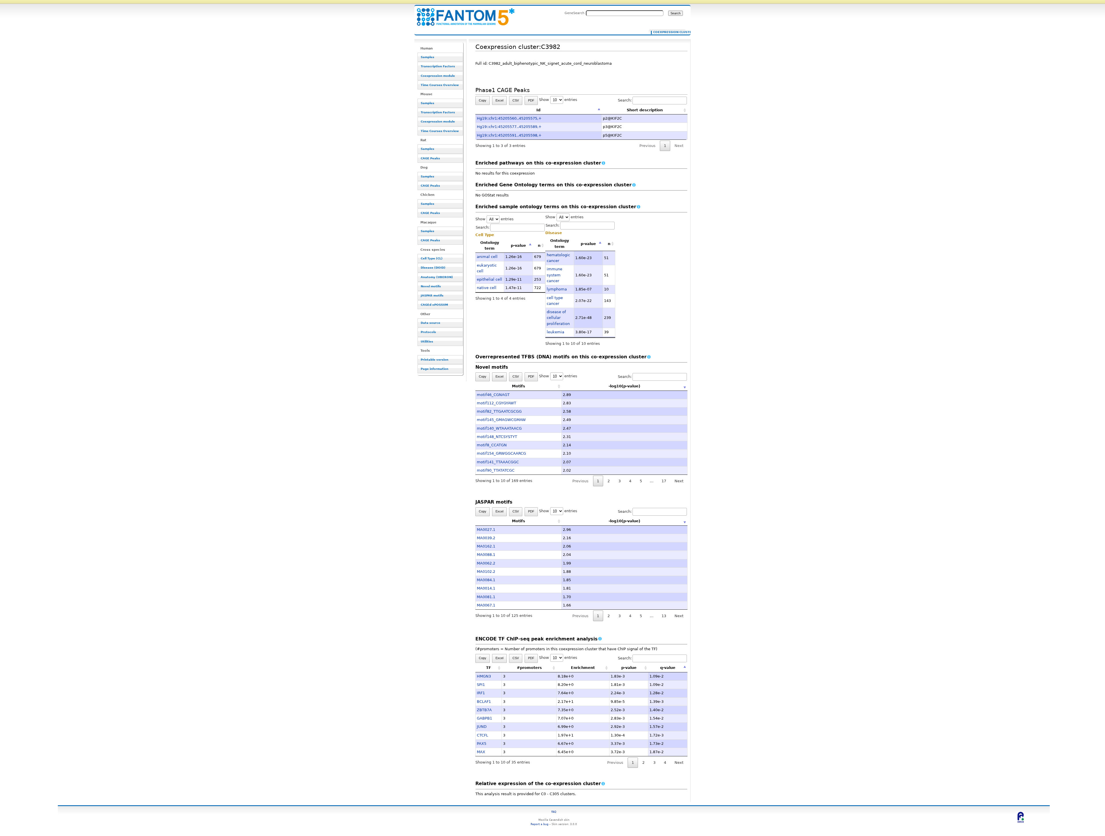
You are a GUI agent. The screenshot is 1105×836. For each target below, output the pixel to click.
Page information (434, 368)
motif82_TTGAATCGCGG (499, 411)
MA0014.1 (486, 588)
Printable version (434, 359)
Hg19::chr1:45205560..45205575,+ (509, 118)
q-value (667, 667)
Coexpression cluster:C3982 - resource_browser (462, 13)
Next (679, 481)
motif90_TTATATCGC (496, 470)
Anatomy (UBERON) (437, 277)
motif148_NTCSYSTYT (497, 437)
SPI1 (481, 684)
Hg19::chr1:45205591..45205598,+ (509, 135)
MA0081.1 (486, 597)
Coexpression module (438, 75)
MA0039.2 (486, 538)
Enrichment (583, 667)
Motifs (518, 386)
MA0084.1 (486, 580)
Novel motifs (431, 286)
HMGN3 (484, 676)
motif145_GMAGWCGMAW (501, 420)
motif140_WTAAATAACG (499, 428)
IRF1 (481, 693)
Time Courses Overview (440, 85)
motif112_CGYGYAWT (496, 403)
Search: (625, 100)
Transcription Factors (438, 66)
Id (538, 110)
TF (488, 667)
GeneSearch (574, 13)
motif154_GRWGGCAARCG (501, 453)
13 (664, 616)
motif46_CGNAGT (493, 395)
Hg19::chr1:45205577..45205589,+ (509, 127)
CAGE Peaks (430, 158)
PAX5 (481, 743)
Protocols (428, 332)
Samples (427, 57)
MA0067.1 (486, 605)
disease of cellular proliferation (558, 318)
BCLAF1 (484, 701)
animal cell (487, 257)
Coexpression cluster (668, 32)
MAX (481, 752)
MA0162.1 (486, 546)
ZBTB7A (484, 710)
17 (664, 481)
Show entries (558, 99)
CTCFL (482, 735)
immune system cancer (554, 275)
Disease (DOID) (433, 267)
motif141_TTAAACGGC (498, 462)
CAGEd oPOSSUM (434, 304)
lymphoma (557, 289)
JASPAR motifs (432, 295)
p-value (518, 245)
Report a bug (539, 824)
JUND (482, 726)
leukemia (555, 332)
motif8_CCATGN (492, 445)
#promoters (529, 667)
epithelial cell (489, 279)
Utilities (427, 341)
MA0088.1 (486, 554)
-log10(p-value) (624, 386)
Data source (430, 322)
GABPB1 (484, 718)
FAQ (553, 811)
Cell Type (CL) (432, 258)
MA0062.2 (486, 563)
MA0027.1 (486, 529)
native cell (486, 288)
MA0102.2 (486, 571)
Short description (645, 110)
